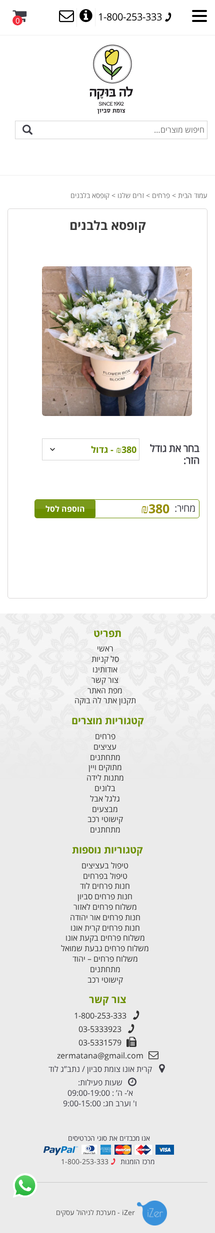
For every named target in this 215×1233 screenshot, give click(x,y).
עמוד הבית (193, 195)
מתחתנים (105, 757)
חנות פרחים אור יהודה (105, 917)
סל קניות (105, 659)
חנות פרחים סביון (105, 896)
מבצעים (105, 809)
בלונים (105, 788)
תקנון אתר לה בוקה (105, 700)
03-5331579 (100, 1042)
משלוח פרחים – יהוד (105, 959)
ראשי (105, 648)
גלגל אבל (105, 799)
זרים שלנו (131, 195)
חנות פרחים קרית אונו (105, 928)
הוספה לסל (65, 508)
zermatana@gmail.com (100, 1055)
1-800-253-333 (100, 1015)
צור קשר (105, 680)
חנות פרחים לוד (105, 886)
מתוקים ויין (105, 767)
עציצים (105, 747)
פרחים (161, 195)
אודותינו (105, 669)
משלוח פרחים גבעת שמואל (105, 948)
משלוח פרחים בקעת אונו (105, 938)
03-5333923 (100, 1029)
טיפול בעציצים (105, 865)
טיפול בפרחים (105, 876)
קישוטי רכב (105, 819)
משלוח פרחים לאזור (105, 907)
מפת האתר (105, 690)
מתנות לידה (105, 778)
